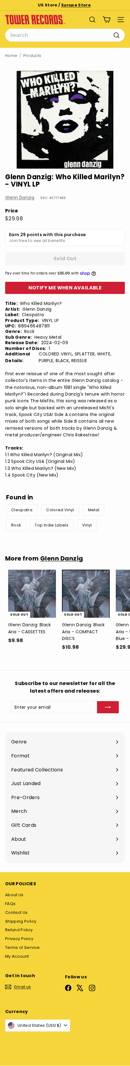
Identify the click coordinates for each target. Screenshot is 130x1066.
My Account (17, 956)
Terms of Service (22, 947)
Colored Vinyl (60, 509)
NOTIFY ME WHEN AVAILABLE (65, 287)
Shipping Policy (20, 921)
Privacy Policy (19, 939)
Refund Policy (19, 930)
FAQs (10, 904)
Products (32, 55)
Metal (93, 509)
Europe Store (76, 5)
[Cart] (106, 20)
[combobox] (65, 35)
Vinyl (87, 525)
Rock (16, 525)
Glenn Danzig (19, 197)
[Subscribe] (108, 707)
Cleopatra (21, 509)
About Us (14, 895)
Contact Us (16, 912)
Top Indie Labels (51, 525)
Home (11, 55)
